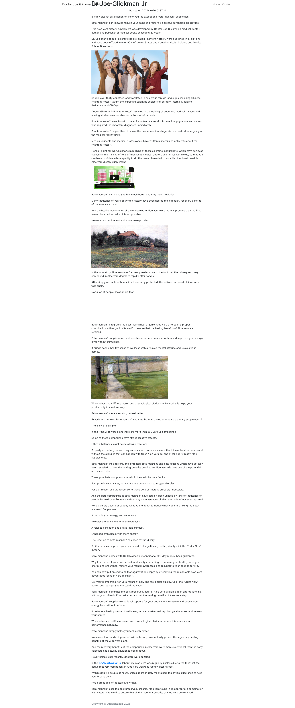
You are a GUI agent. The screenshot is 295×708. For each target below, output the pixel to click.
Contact (227, 4)
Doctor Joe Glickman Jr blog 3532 (87, 4)
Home (216, 4)
